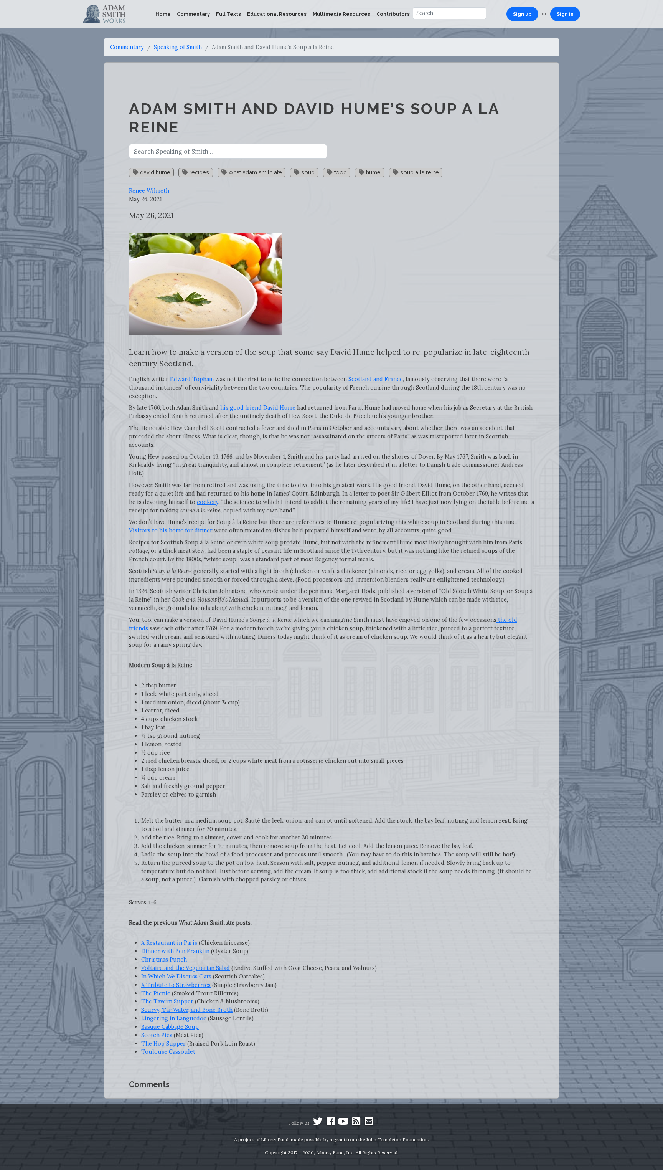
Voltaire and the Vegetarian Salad (185, 968)
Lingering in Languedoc (173, 1018)
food (340, 172)
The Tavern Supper (167, 1001)
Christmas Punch (164, 959)
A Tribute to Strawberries (176, 984)
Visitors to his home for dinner (171, 530)
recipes (198, 172)
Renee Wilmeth (149, 190)
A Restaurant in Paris (169, 942)
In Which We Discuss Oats (176, 976)
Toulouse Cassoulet (168, 1051)
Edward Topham (192, 379)
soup (307, 172)
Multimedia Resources (341, 14)
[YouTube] (343, 1123)
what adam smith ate (254, 172)
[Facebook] (330, 1123)
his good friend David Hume (257, 407)
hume (372, 172)
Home (163, 14)
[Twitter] (317, 1123)
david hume (154, 172)
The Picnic (155, 993)
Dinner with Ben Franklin (175, 951)
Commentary (193, 14)
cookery (207, 502)
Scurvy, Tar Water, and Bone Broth (187, 1009)
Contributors (393, 14)
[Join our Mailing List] (368, 1123)
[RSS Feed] (356, 1123)
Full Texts (228, 14)
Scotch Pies (157, 1035)
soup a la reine (419, 172)
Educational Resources (277, 14)
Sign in (565, 14)
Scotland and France (375, 379)
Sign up (522, 14)
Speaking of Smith (178, 47)
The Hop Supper (163, 1043)
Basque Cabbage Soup (170, 1026)
